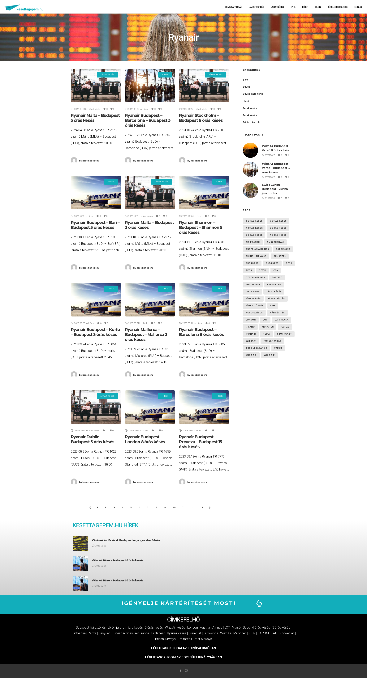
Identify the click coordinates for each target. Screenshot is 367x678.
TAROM (263, 633)
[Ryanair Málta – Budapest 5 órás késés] (96, 85)
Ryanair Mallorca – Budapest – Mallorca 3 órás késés (146, 334)
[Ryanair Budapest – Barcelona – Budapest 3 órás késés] (150, 85)
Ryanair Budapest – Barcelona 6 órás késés (201, 332)
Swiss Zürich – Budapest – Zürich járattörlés (275, 189)
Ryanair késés (176, 633)
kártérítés (277, 313)
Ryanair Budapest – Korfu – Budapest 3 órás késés (95, 332)
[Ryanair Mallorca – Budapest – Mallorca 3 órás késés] (150, 299)
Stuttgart (284, 334)
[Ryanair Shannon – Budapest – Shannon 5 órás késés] (204, 192)
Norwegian (287, 633)
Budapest (252, 263)
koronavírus (254, 313)
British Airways (256, 256)
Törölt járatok (251, 122)
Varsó (278, 348)
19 (202, 507)
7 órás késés (278, 235)
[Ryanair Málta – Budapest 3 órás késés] (150, 192)
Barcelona (283, 249)
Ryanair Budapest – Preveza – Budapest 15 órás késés (200, 441)
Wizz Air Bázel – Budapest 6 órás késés (117, 580)
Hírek (246, 101)
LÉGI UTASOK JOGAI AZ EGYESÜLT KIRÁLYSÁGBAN (183, 657)
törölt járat (272, 341)
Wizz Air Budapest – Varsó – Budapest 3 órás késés (276, 168)
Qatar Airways (202, 639)
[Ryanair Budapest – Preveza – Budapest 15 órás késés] (204, 407)
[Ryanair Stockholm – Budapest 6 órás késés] (204, 85)
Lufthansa (281, 320)
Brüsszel (280, 256)
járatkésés (273, 291)
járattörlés (276, 298)
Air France (253, 242)
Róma (266, 334)
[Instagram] (186, 670)
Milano (250, 327)
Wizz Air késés (175, 627)
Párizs (285, 327)
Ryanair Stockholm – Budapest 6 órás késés (201, 118)
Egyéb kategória (253, 93)
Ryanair (251, 334)
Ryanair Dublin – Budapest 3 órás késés (92, 439)
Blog (245, 79)
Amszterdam (275, 242)
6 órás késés (254, 235)
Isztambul (252, 291)
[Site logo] (24, 6)
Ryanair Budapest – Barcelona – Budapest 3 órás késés (148, 120)
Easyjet (277, 277)
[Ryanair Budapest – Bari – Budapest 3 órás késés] (96, 192)
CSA (275, 270)
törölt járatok (256, 348)
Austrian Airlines (257, 249)
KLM (272, 305)
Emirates (184, 639)
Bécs (289, 263)
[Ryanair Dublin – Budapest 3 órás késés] (96, 407)
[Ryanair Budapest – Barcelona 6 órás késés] (204, 299)
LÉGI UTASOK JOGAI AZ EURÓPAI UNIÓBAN (183, 648)
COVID (262, 270)
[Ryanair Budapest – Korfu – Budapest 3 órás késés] (96, 299)
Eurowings (253, 284)
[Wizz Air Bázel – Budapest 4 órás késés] (80, 563)
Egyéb (246, 86)
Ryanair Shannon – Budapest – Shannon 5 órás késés (200, 227)
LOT (265, 320)
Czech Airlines (255, 277)
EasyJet (104, 633)
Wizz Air (251, 355)
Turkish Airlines (122, 633)
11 (183, 507)
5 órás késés (278, 228)
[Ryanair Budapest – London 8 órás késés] (150, 407)
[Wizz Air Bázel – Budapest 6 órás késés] (80, 583)
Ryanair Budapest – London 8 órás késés (145, 439)
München (268, 327)
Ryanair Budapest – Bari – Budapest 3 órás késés (95, 225)
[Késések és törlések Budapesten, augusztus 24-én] (80, 543)
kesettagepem (89, 160)
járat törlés (254, 305)
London (251, 320)
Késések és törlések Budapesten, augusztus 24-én (126, 540)
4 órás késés (278, 221)
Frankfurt (274, 284)
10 (174, 507)
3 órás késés (254, 221)
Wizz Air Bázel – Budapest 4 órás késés (117, 560)
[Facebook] (181, 670)
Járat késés (250, 108)
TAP (274, 633)
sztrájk (251, 341)
